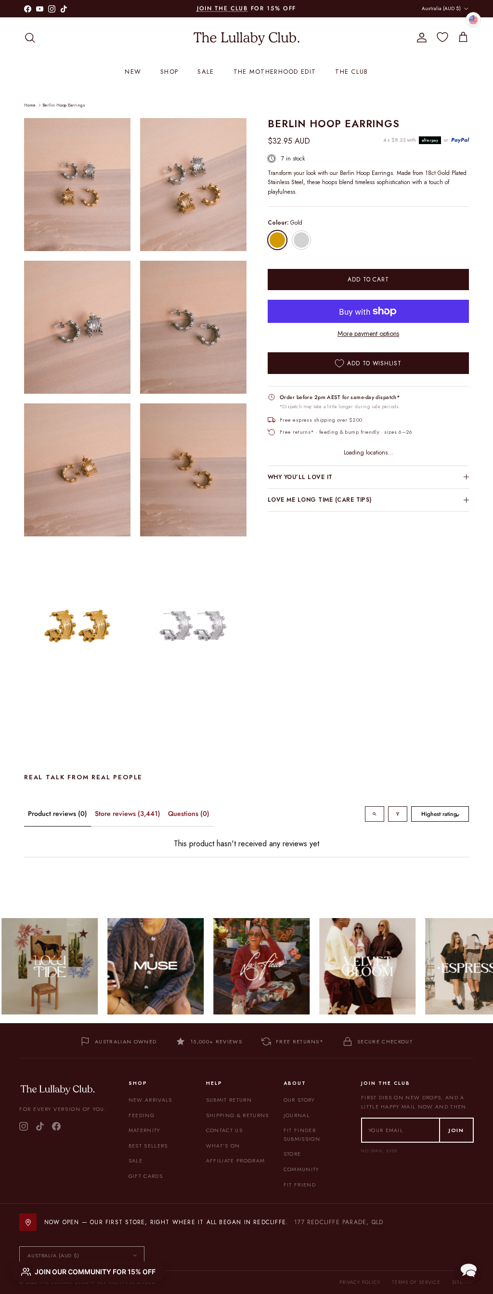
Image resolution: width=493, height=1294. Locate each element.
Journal (297, 1115)
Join (456, 1130)
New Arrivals (150, 1100)
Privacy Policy (359, 1282)
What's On (223, 1145)
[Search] (30, 37)
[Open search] (374, 814)
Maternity (144, 1130)
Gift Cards (146, 1176)
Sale (205, 71)
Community (301, 1169)
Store (292, 1154)
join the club (222, 8)
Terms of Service (416, 1282)
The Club (351, 71)
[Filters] (397, 814)
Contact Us (224, 1130)
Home (30, 105)
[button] (468, 1269)
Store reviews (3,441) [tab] (127, 813)
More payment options (368, 334)
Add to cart (368, 279)
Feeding (142, 1115)
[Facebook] (56, 1126)
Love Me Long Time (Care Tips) (320, 499)
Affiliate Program (235, 1160)
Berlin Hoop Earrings (63, 105)
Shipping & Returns (237, 1115)
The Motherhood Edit (275, 71)
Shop (169, 71)
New (133, 71)
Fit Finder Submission (302, 1134)
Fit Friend (300, 1184)
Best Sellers (148, 1145)
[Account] (420, 37)
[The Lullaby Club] (246, 37)
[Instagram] (23, 1126)
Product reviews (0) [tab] (57, 813)
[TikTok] (40, 1126)
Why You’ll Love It (300, 477)
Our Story (299, 1100)
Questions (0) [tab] (188, 813)
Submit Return (229, 1100)
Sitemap (463, 1282)
